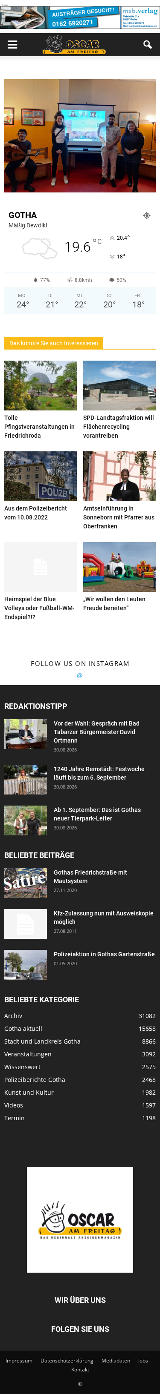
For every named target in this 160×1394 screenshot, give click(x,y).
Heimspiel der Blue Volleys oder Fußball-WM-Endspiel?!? (39, 608)
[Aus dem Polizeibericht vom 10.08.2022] (40, 476)
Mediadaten (116, 1360)
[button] (148, 44)
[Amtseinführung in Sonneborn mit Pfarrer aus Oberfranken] (119, 476)
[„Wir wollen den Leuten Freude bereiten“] (119, 567)
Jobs (143, 1360)
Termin (14, 1118)
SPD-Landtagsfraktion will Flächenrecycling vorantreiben (118, 426)
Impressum (19, 1360)
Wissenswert (22, 1067)
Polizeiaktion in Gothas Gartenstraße (104, 954)
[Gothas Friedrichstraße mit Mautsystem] (25, 883)
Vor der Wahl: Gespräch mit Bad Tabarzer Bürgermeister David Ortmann (97, 732)
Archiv (13, 1016)
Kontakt (80, 1369)
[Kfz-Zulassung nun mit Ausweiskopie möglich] (25, 924)
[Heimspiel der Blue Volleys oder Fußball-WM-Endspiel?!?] (40, 567)
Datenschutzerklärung (67, 1360)
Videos (13, 1105)
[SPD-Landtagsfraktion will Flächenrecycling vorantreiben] (119, 385)
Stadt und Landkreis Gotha (42, 1041)
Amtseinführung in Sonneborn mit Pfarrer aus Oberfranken (118, 517)
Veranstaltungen (28, 1054)
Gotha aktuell (23, 1028)
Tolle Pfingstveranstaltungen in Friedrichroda (39, 426)
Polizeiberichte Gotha (34, 1080)
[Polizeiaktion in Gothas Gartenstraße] (25, 965)
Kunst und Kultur (29, 1092)
